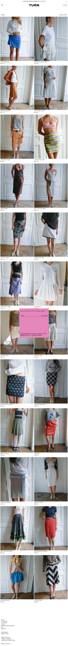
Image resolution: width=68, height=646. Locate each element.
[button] (2, 4)
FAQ (2, 627)
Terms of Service (6, 639)
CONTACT (3, 629)
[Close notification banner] (66, 1)
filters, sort (63, 15)
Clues (3, 624)
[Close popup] (47, 311)
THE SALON (4, 621)
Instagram (4, 632)
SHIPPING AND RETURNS (7, 626)
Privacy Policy (5, 637)
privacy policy (24, 335)
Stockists (4, 623)
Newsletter (4, 634)
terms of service (37, 335)
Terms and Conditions (8, 640)
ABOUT (3, 620)
